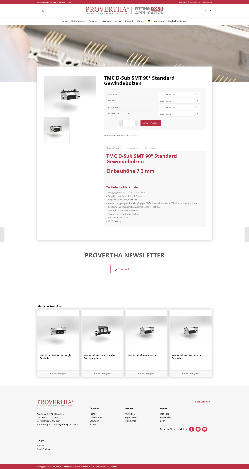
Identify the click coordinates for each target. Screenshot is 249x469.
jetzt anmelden (125, 269)
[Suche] (205, 10)
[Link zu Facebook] (38, 11)
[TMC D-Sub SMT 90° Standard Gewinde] (2, 234)
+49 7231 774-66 (65, 2)
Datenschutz (112, 466)
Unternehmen (96, 417)
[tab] (113, 148)
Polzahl (112, 101)
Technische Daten (132, 148)
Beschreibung (113, 148)
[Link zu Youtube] (42, 11)
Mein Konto (207, 2)
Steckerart (114, 94)
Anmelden (183, 2)
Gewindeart (114, 107)
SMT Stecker (134, 135)
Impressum (100, 466)
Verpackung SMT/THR (119, 114)
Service (93, 424)
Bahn (162, 420)
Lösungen (94, 420)
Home (92, 413)
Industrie (164, 413)
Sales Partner (43, 449)
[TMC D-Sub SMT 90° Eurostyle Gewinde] (247, 234)
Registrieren (195, 2)
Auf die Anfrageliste (151, 123)
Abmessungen (150, 148)
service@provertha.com (46, 2)
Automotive (165, 417)
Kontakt (41, 445)
